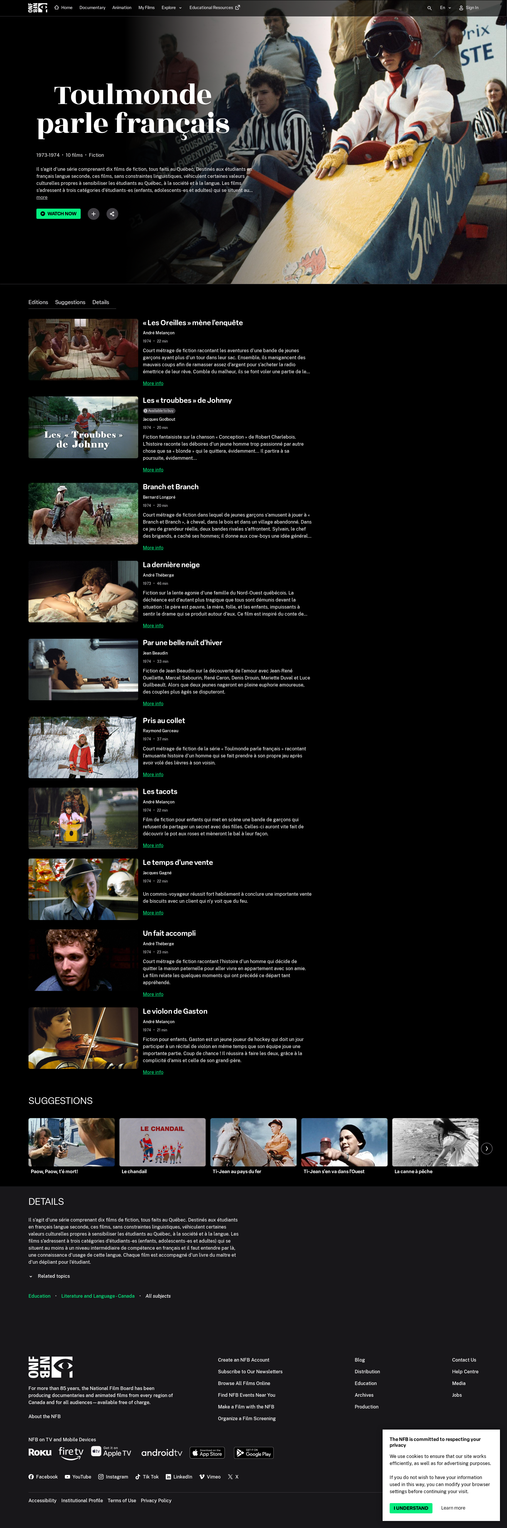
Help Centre (465, 1371)
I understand (411, 1508)
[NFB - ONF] (37, 8)
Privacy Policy (156, 1500)
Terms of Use (122, 1500)
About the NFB (44, 1416)
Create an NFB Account (243, 1360)
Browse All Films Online (244, 1383)
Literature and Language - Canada (98, 1296)
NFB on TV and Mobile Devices (62, 1439)
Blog (360, 1360)
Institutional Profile (82, 1500)
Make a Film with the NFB (246, 1407)
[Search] (429, 8)
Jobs (457, 1395)
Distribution (367, 1371)
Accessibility (42, 1500)
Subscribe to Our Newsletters (250, 1371)
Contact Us (464, 1360)
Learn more (453, 1508)
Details (100, 302)
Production (366, 1407)
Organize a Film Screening (247, 1418)
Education (39, 1296)
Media (459, 1383)
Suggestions (70, 302)
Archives (364, 1395)
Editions (38, 302)
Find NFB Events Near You (246, 1395)
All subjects (158, 1296)
